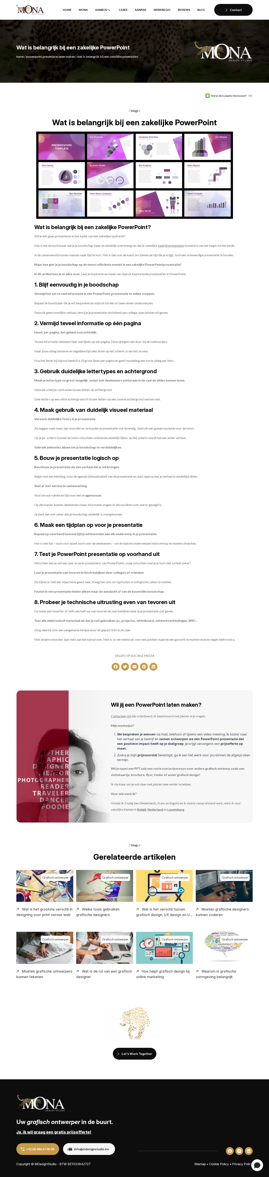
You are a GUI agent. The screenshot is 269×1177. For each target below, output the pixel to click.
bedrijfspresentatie (171, 245)
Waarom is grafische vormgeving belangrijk (216, 974)
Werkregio (162, 9)
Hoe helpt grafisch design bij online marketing (163, 974)
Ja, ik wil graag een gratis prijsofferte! (53, 1132)
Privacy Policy (242, 1164)
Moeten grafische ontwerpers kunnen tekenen (44, 974)
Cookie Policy (219, 1164)
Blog (201, 9)
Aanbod (101, 9)
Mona (83, 9)
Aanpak (140, 9)
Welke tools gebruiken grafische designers (98, 912)
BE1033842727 (79, 1164)
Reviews (184, 9)
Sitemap (200, 1164)
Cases (123, 9)
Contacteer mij (121, 716)
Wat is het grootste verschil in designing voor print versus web (44, 912)
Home (67, 9)
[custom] (116, 667)
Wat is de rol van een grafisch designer (104, 974)
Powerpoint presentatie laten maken (50, 56)
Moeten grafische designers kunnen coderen (222, 912)
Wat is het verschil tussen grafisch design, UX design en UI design (163, 912)
